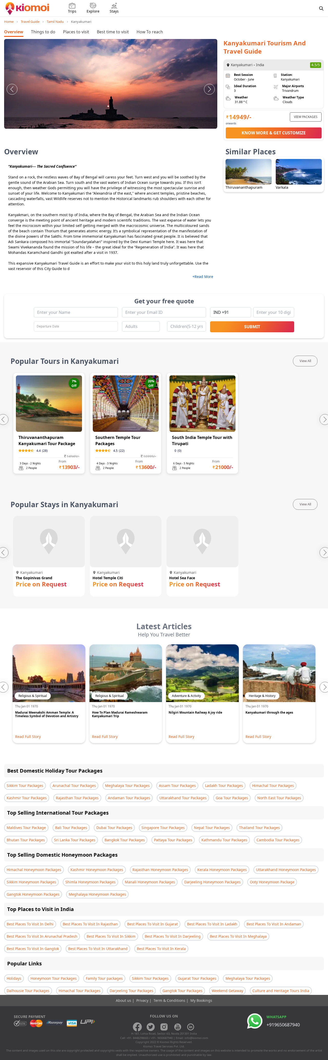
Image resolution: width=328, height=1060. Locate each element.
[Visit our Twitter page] (150, 1027)
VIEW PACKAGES (305, 117)
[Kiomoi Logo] (28, 8)
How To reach (150, 32)
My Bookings (201, 1000)
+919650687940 (283, 1025)
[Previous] (12, 89)
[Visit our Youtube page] (177, 1027)
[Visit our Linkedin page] (190, 1027)
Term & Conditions (169, 1000)
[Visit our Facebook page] (137, 1027)
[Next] (209, 89)
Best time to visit (113, 32)
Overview (13, 32)
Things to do (43, 32)
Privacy (142, 1000)
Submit (252, 326)
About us (124, 1000)
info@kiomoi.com (196, 1038)
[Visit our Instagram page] (164, 1027)
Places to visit (76, 32)
